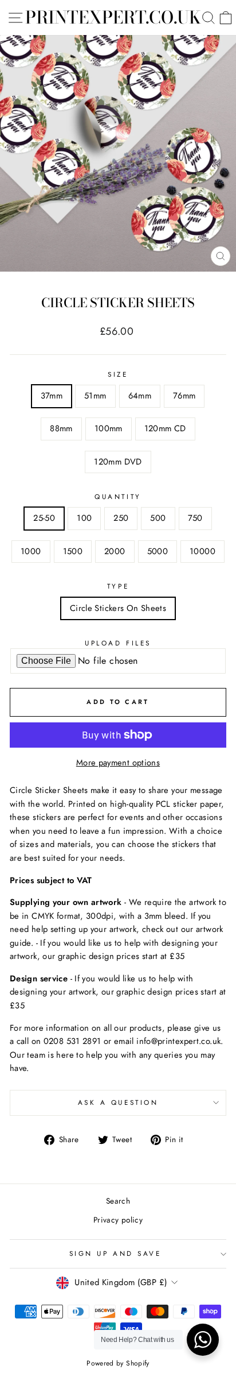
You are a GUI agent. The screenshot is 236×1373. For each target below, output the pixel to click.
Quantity (118, 496)
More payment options (118, 762)
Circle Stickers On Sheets (118, 608)
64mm (139, 395)
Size (118, 374)
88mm (61, 428)
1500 (72, 551)
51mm (95, 395)
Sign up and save (115, 1253)
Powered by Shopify (118, 1363)
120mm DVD (117, 461)
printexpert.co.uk (113, 17)
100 (84, 518)
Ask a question (118, 1102)
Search (118, 1200)
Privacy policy (118, 1219)
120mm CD (165, 428)
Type (118, 586)
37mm (51, 395)
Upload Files (118, 643)
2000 (114, 551)
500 (158, 518)
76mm (184, 395)
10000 (202, 551)
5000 (157, 551)
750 (195, 518)
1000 (31, 551)
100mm (109, 428)
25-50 (44, 518)
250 (120, 518)
